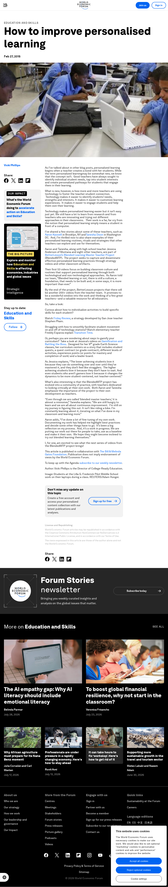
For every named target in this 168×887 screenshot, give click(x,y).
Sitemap (84, 872)
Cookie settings (139, 878)
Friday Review (61, 318)
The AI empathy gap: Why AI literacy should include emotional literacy (38, 695)
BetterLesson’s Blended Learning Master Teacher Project (79, 255)
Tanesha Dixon (94, 234)
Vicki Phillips (12, 165)
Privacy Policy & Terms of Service (84, 865)
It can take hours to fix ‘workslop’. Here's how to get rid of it (103, 756)
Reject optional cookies (139, 870)
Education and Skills (21, 22)
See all (158, 626)
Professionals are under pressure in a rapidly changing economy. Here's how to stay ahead (63, 758)
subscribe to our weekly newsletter (100, 462)
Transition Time (83, 332)
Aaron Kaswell (53, 234)
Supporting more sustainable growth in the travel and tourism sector (145, 756)
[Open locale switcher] (4, 877)
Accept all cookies (139, 861)
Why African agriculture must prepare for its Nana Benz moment (22, 756)
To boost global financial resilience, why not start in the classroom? (123, 695)
